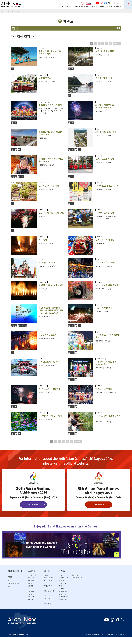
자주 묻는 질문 (63, 599)
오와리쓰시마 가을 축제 (49, 185)
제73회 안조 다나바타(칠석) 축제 (107, 336)
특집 (76, 6)
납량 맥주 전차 (45, 77)
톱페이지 (4, 11)
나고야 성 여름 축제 (103, 307)
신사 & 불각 (31, 580)
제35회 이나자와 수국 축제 (50, 415)
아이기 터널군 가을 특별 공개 (108, 285)
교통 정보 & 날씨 (64, 577)
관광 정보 (10, 11)
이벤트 (88, 6)
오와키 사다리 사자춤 (104, 239)
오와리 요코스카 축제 (104, 158)
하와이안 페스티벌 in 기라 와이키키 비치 (50, 52)
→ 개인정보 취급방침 (92, 634)
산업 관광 (30, 586)
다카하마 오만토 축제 (104, 212)
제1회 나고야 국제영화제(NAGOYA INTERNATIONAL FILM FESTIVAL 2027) (51, 310)
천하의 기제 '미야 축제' (105, 262)
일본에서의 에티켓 (64, 597)
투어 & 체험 (31, 597)
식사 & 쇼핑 (104, 6)
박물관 (30, 583)
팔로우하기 (75, 575)
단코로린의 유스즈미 (48, 334)
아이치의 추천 (32, 575)
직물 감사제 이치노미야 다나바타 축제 (105, 363)
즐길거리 (82, 6)
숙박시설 (112, 6)
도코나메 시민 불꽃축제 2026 (51, 212)
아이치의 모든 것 (67, 6)
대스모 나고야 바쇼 (103, 388)
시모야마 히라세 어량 (104, 51)
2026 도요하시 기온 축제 (49, 388)
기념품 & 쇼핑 (48, 598)
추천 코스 (95, 6)
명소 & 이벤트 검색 (33, 599)
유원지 (30, 594)
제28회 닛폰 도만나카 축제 (50, 104)
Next (115, 43)
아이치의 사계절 (48, 577)
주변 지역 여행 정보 (77, 577)
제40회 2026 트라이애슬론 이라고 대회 (50, 133)
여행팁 (118, 6)
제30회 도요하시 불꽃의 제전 (51, 285)
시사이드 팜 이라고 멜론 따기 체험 (108, 417)
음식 (45, 595)
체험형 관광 (31, 591)
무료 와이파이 (63, 591)
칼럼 (9, 586)
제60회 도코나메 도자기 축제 (108, 185)
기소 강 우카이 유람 (103, 77)
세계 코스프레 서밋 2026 (49, 361)
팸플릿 (61, 586)
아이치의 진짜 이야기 (14, 583)
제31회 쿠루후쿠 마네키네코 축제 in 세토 (51, 160)
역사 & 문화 (31, 577)
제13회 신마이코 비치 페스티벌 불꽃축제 (104, 106)
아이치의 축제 (48, 580)
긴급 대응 (62, 580)
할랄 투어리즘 (63, 594)
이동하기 (61, 575)
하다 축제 (43, 239)
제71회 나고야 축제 (47, 262)
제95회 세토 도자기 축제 (106, 131)
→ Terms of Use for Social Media (113, 634)
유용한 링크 (62, 583)
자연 (29, 588)
